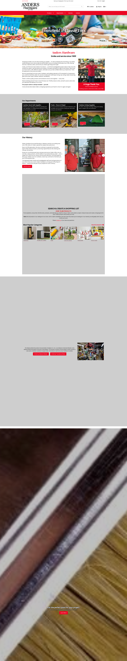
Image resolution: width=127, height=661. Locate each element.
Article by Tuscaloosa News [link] (58, 354)
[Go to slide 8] (10, 16)
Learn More (63, 33)
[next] (125, 31)
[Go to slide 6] (8, 16)
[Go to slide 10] (12, 16)
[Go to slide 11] (13, 16)
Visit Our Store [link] (27, 166)
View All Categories (96, 224)
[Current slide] (68, 140)
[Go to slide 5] (7, 16)
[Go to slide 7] (9, 16)
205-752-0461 (25, 1)
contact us (58, 220)
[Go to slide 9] (11, 16)
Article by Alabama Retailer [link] (40, 354)
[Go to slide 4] (69, 140)
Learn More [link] (63, 613)
